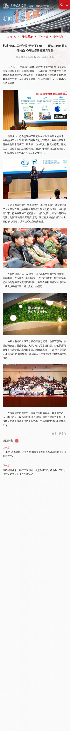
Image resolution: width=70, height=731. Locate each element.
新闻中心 (12, 36)
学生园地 (27, 36)
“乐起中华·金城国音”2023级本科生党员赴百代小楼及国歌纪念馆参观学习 (34, 454)
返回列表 (8, 440)
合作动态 (58, 36)
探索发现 (43, 36)
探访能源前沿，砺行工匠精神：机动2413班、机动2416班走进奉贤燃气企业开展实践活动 (34, 472)
